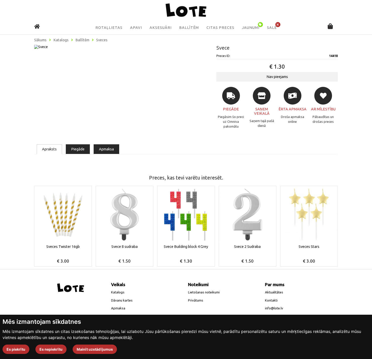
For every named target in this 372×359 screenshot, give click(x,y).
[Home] (37, 26)
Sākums (40, 40)
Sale (272, 28)
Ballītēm (189, 28)
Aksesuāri (161, 28)
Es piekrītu (16, 349)
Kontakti (271, 300)
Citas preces (220, 28)
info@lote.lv (274, 308)
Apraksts (49, 149)
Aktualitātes (274, 292)
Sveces (102, 40)
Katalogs (61, 40)
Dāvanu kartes (122, 300)
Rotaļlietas (108, 28)
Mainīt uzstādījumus (95, 349)
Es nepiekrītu (51, 349)
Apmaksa (106, 149)
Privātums (195, 300)
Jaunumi (250, 28)
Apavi (136, 28)
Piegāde (78, 149)
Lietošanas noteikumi (204, 292)
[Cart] (330, 26)
